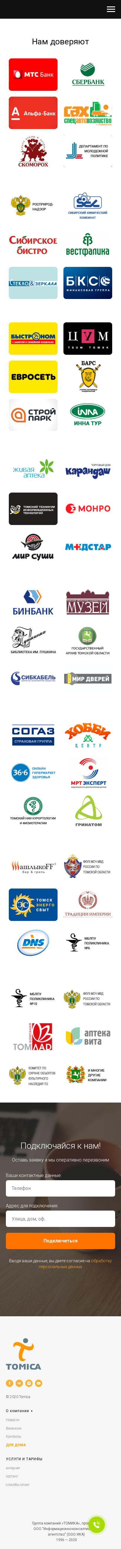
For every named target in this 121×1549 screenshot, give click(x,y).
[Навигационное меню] (111, 9)
